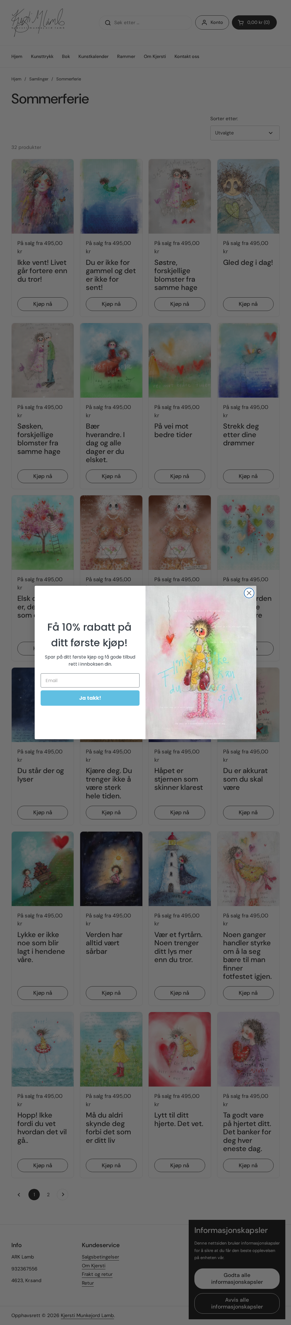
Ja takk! (90, 697)
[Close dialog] (249, 593)
